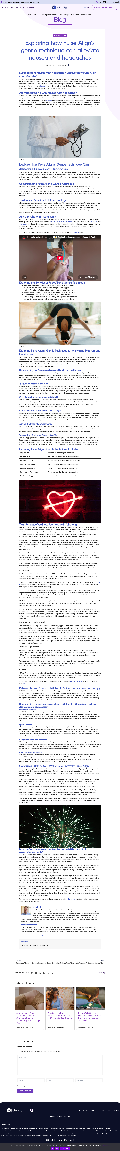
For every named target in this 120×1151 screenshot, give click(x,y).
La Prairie (61, 222)
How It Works (95, 1110)
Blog (31, 7)
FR (88, 7)
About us (86, 1110)
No (57, 1148)
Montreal (54, 222)
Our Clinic (14, 7)
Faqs (25, 7)
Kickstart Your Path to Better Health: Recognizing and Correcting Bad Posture (59, 1015)
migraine (49, 100)
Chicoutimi (94, 222)
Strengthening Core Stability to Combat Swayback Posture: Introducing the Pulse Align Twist (28, 1018)
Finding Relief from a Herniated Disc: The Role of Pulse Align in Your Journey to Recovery (90, 1017)
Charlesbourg (24, 224)
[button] (27, 973)
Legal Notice (44, 935)
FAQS (104, 1110)
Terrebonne (69, 222)
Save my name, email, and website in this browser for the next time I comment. (43, 1086)
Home (5, 7)
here (23, 683)
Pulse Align (60, 35)
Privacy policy (106, 1145)
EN (85, 7)
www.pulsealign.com (76, 681)
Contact (116, 1110)
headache (43, 86)
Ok (53, 1148)
